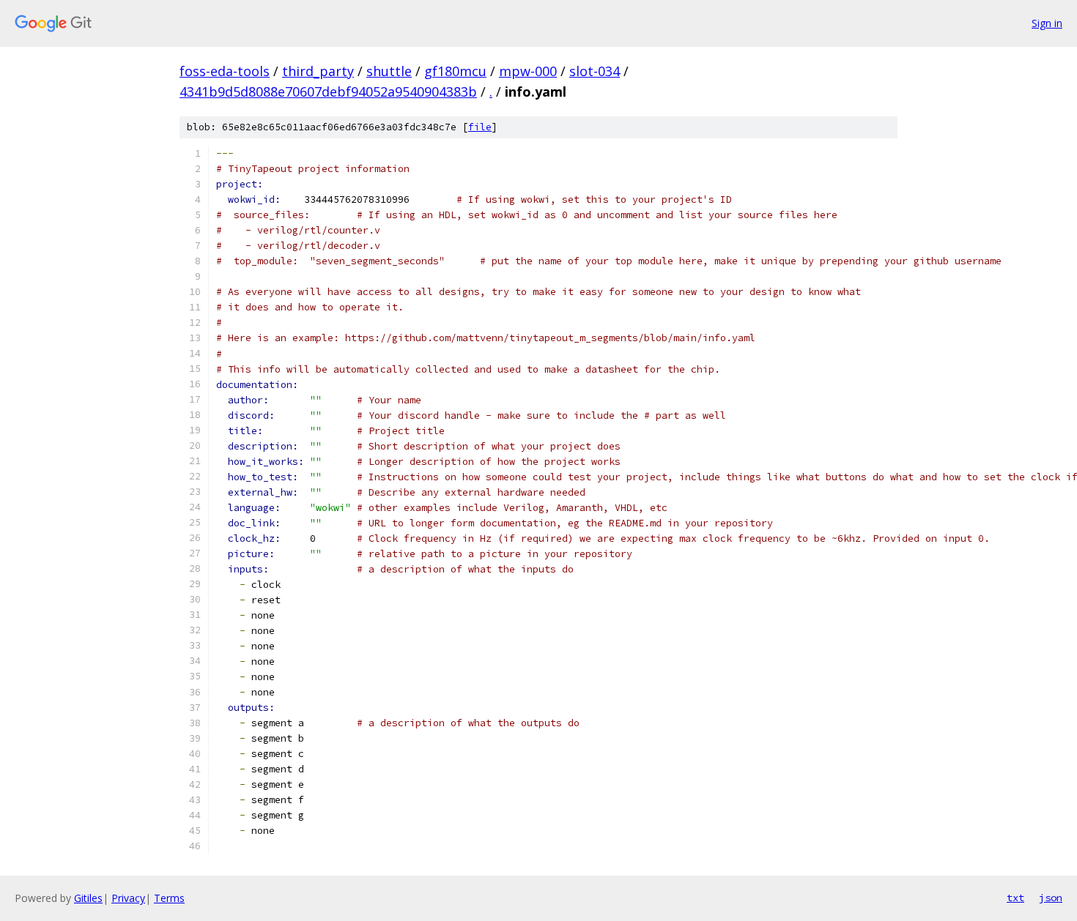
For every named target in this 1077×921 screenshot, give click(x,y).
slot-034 (594, 71)
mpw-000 (528, 71)
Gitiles (88, 898)
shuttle (389, 71)
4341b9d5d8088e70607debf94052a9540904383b (328, 91)
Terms (169, 898)
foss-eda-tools (225, 71)
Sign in (1047, 23)
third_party (318, 71)
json (1050, 897)
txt (1015, 897)
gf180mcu (455, 71)
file (480, 127)
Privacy (128, 898)
